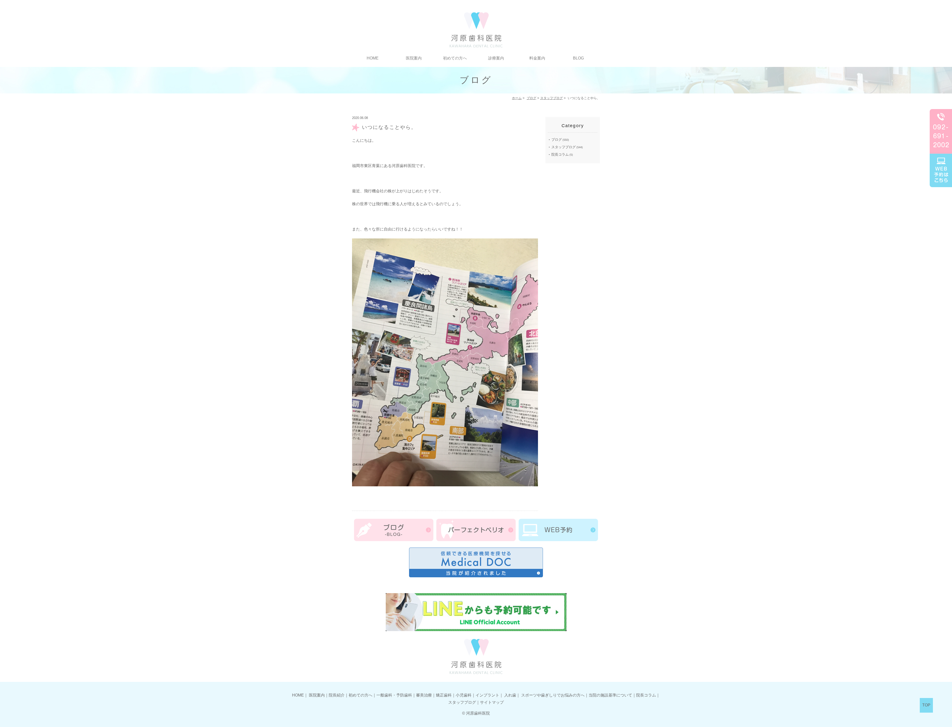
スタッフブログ (551, 98)
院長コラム (560, 154)
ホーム (517, 98)
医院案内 (317, 695)
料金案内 (537, 58)
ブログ (531, 98)
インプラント (487, 695)
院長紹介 (337, 695)
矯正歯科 (444, 695)
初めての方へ (455, 58)
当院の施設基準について (610, 695)
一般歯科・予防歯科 (394, 695)
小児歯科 (464, 695)
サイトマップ (492, 702)
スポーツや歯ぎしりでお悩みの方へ (553, 695)
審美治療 (424, 695)
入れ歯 (510, 695)
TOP (926, 705)
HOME (373, 58)
